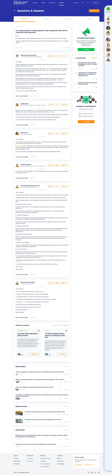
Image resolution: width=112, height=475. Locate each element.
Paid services (52, 2)
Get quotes (86, 49)
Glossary (68, 19)
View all (65, 325)
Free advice (16, 464)
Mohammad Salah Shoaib (28, 282)
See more (34, 354)
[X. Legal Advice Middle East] (95, 472)
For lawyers (75, 2)
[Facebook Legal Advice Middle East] (88, 472)
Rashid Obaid (24, 103)
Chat (52, 56)
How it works (88, 465)
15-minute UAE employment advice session (27, 334)
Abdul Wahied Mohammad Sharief (30, 185)
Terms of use (60, 461)
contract (48, 68)
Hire (59, 165)
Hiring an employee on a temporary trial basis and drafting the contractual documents (40, 372)
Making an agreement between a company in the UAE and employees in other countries (40, 379)
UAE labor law (19, 146)
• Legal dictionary (44, 466)
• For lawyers (30, 461)
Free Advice (35, 2)
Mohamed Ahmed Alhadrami (28, 55)
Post (25, 19)
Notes (90, 19)
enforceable (18, 261)
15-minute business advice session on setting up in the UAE (55, 335)
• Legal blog (43, 461)
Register (79, 465)
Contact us (59, 455)
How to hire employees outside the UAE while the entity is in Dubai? (34, 387)
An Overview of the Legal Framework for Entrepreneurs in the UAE (43, 419)
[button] (82, 2)
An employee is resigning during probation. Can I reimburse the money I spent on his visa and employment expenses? (42, 395)
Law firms (16, 458)
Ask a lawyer (94, 10)
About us (59, 458)
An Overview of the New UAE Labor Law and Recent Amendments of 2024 (45, 412)
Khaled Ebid (24, 132)
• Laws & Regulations (45, 464)
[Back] (15, 11)
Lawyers (43, 2)
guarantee (23, 302)
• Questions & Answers (45, 458)
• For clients (30, 458)
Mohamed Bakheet (26, 164)
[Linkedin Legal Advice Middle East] (98, 472)
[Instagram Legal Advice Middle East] (92, 472)
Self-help (61, 2)
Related (47, 19)
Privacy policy (60, 464)
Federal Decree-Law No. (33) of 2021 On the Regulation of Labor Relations (36, 444)
